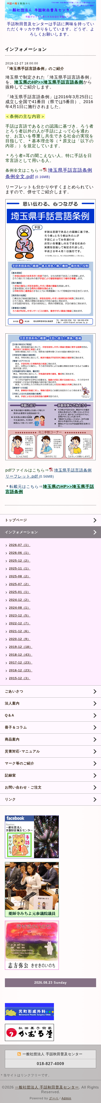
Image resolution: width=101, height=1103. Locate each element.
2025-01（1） (19, 592)
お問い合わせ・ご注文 (23, 787)
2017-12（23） (20, 662)
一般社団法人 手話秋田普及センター (47, 1087)
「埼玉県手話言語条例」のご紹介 (34, 68)
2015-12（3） (19, 678)
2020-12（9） (19, 639)
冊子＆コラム (16, 727)
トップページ (16, 520)
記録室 (10, 775)
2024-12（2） (19, 600)
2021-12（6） (19, 631)
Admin (66, 1098)
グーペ (54, 1098)
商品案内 (12, 739)
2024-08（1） (19, 607)
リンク (10, 799)
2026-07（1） (19, 545)
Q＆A (9, 715)
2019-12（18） (20, 647)
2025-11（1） (19, 568)
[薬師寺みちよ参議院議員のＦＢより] (32, 889)
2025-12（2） (19, 560)
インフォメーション (21, 532)
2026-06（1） (19, 553)
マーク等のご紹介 (19, 763)
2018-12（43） (20, 654)
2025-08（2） (19, 576)
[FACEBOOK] (32, 836)
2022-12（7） (19, 623)
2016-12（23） (20, 670)
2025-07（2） (19, 584)
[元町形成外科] (29, 1011)
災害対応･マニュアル (22, 751)
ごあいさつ (14, 691)
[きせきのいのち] (32, 945)
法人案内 (12, 703)
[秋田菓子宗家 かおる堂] (29, 1032)
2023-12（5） (19, 615)
